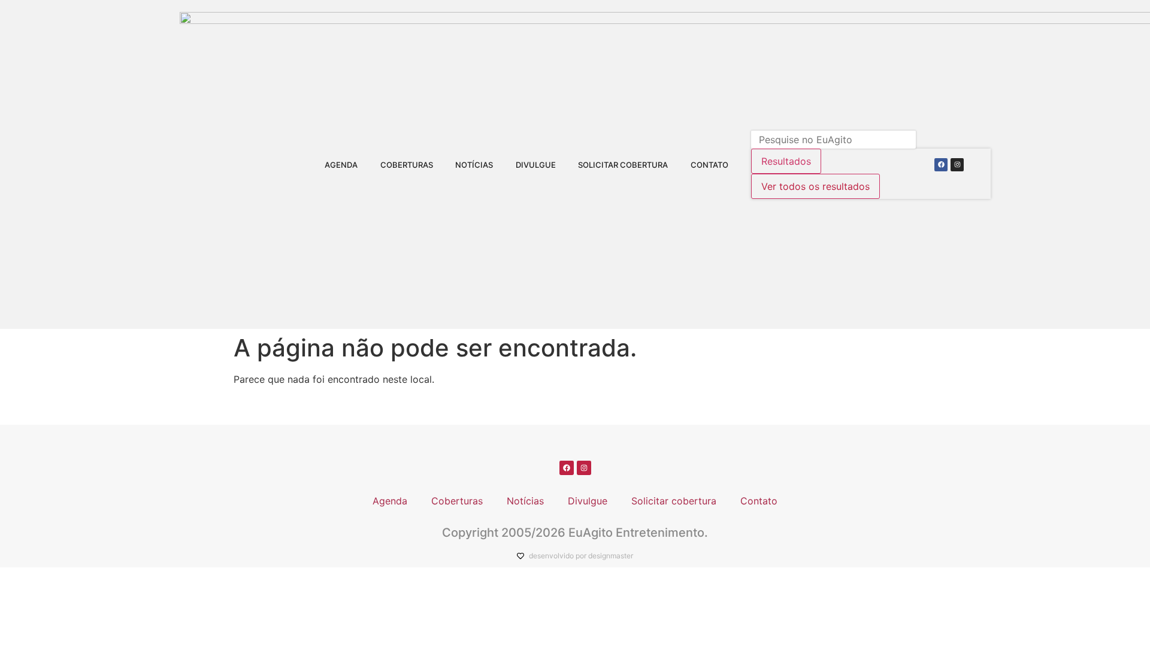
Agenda (341, 165)
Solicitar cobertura (623, 165)
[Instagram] (957, 164)
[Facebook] (941, 164)
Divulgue (536, 165)
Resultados (786, 161)
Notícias (474, 165)
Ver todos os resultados (815, 186)
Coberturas (406, 165)
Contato (709, 165)
